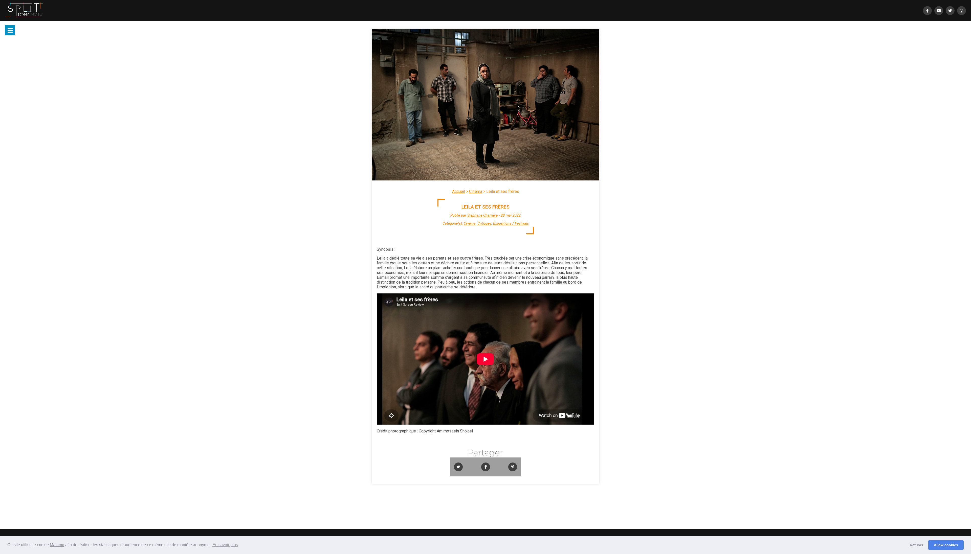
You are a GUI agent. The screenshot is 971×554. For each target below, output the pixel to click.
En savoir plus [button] (225, 545)
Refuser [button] (916, 545)
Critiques (484, 223)
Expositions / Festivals (511, 223)
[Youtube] (938, 10)
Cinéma (475, 191)
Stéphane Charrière (482, 215)
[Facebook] (927, 10)
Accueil (458, 191)
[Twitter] (950, 10)
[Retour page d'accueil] (24, 11)
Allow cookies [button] (946, 545)
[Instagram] (961, 10)
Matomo (57, 545)
